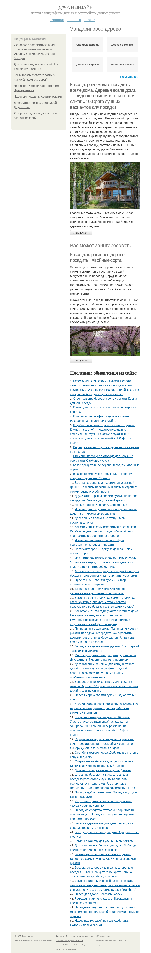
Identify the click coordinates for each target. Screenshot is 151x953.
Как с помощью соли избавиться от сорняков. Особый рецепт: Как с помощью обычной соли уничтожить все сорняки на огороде (103, 531)
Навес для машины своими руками (38, 96)
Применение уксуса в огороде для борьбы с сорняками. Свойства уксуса (101, 458)
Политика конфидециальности (69, 940)
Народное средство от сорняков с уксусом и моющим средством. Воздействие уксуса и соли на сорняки (105, 911)
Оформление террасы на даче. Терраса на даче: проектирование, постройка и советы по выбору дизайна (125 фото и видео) (102, 743)
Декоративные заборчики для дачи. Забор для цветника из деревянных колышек (104, 847)
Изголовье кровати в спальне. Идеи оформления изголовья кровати (97, 542)
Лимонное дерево (122, 64)
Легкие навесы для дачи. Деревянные (101, 504)
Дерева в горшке (122, 44)
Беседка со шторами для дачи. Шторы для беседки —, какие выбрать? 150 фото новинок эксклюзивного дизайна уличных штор (101, 871)
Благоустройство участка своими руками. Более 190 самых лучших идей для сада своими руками (103, 858)
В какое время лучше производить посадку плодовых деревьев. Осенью (101, 476)
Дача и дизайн (75, 7)
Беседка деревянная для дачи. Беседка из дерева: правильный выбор (101, 825)
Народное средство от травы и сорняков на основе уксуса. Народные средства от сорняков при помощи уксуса (103, 814)
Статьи (89, 19)
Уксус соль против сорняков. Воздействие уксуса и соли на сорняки (101, 803)
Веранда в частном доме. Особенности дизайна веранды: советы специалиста (99, 591)
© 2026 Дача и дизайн (25, 936)
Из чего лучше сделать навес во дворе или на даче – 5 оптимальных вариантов (103, 511)
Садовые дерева (87, 44)
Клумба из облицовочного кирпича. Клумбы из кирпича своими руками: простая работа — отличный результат (104, 708)
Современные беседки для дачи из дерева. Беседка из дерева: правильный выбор (102, 763)
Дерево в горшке (87, 64)
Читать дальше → (81, 233)
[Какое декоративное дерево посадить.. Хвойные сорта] (105, 341)
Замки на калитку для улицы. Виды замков (104, 841)
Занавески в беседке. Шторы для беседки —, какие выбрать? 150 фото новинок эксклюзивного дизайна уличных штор (104, 686)
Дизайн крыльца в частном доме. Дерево (103, 770)
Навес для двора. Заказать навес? (98, 894)
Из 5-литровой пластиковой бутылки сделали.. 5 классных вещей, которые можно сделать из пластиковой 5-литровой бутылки (104, 562)
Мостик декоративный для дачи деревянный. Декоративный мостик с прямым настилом (103, 657)
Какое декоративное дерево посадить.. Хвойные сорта (97, 257)
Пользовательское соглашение (79, 936)
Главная (57, 19)
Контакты (60, 936)
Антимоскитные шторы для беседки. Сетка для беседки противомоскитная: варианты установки (104, 573)
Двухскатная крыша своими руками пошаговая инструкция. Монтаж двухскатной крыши (104, 498)
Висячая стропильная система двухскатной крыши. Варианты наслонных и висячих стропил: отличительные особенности (103, 486)
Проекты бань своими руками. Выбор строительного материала (98, 582)
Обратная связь (103, 936)
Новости (74, 19)
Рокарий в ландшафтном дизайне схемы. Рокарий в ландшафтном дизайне (100, 418)
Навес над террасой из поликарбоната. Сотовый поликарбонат (99, 922)
